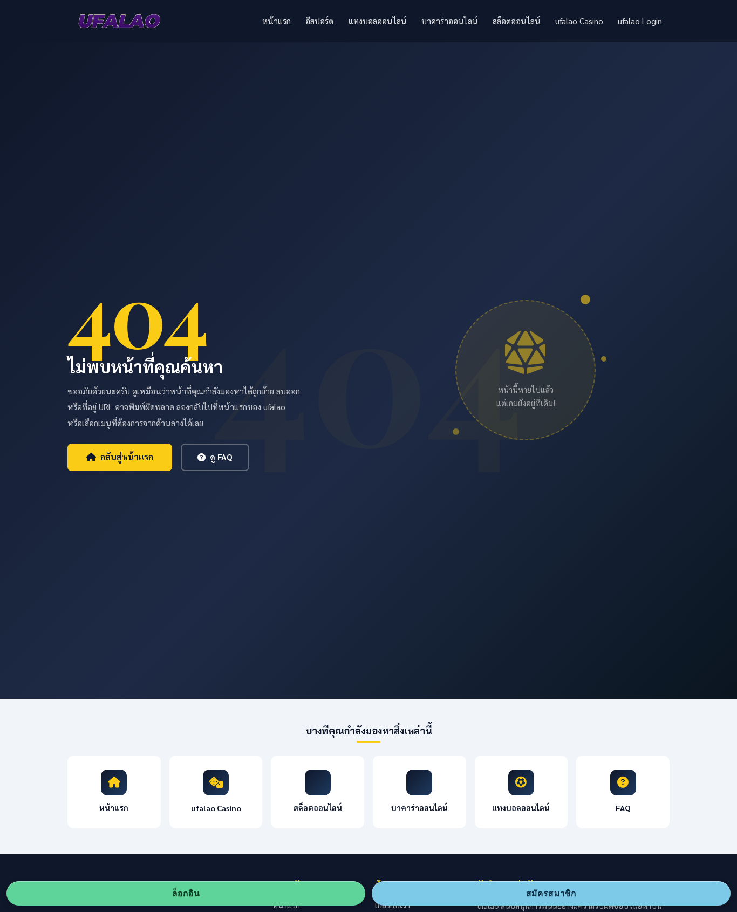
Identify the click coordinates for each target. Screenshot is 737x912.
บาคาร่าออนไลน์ (449, 21)
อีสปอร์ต (319, 21)
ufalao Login (640, 21)
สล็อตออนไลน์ (517, 21)
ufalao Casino (579, 21)
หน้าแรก (276, 21)
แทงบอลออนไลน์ (378, 21)
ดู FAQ (221, 457)
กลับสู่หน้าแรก (126, 456)
